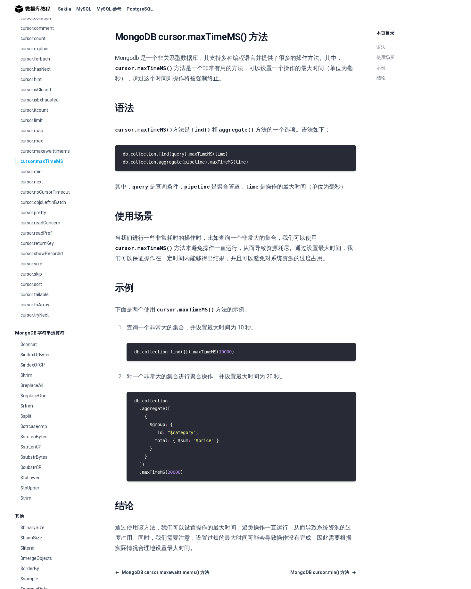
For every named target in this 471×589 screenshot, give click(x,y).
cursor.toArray (35, 304)
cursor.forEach (35, 58)
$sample (29, 578)
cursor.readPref (36, 233)
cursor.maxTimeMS (42, 161)
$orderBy (30, 568)
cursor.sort (31, 284)
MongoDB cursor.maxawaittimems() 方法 (162, 572)
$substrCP (31, 467)
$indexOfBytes (36, 354)
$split (26, 416)
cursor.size (31, 263)
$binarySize (33, 527)
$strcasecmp (34, 426)
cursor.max (32, 140)
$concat (29, 344)
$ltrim (26, 375)
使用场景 (385, 57)
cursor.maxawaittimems (45, 151)
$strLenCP (31, 446)
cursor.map (32, 130)
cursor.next (32, 181)
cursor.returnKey (37, 243)
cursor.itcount (34, 110)
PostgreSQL (140, 9)
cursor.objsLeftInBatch (43, 202)
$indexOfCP (33, 364)
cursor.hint (31, 79)
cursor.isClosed (36, 89)
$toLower (30, 477)
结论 (380, 77)
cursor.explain (34, 48)
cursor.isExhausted (40, 99)
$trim (26, 498)
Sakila (64, 9)
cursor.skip (31, 274)
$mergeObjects (36, 558)
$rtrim (27, 405)
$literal (27, 548)
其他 (19, 516)
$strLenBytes (34, 436)
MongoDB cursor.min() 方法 (323, 572)
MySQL (83, 9)
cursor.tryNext (35, 315)
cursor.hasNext (36, 69)
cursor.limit (32, 120)
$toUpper (30, 487)
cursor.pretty (33, 212)
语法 (380, 47)
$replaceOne (33, 395)
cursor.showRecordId (42, 253)
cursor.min (31, 171)
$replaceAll (32, 385)
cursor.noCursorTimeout (45, 192)
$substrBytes (34, 457)
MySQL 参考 (108, 9)
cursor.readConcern (40, 222)
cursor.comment (37, 28)
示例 (380, 67)
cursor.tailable (35, 294)
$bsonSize (31, 537)
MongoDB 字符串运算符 (39, 332)
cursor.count (33, 38)
